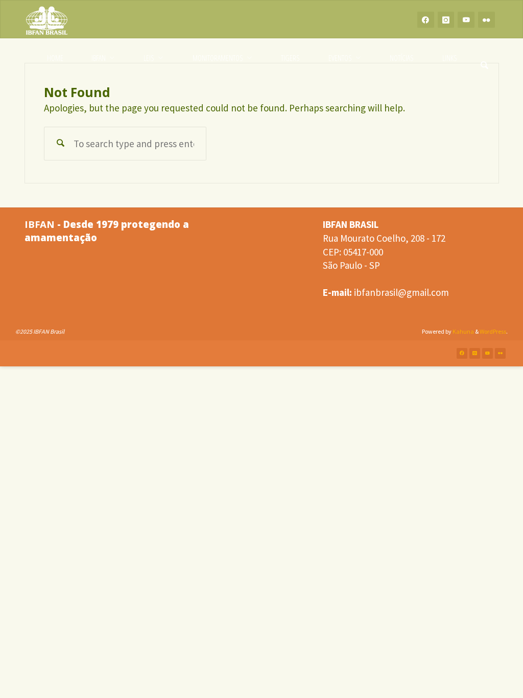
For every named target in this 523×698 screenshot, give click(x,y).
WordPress (493, 331)
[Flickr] (486, 19)
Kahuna (462, 331)
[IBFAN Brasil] (47, 19)
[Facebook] (425, 19)
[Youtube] (466, 19)
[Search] (484, 58)
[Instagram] (446, 19)
